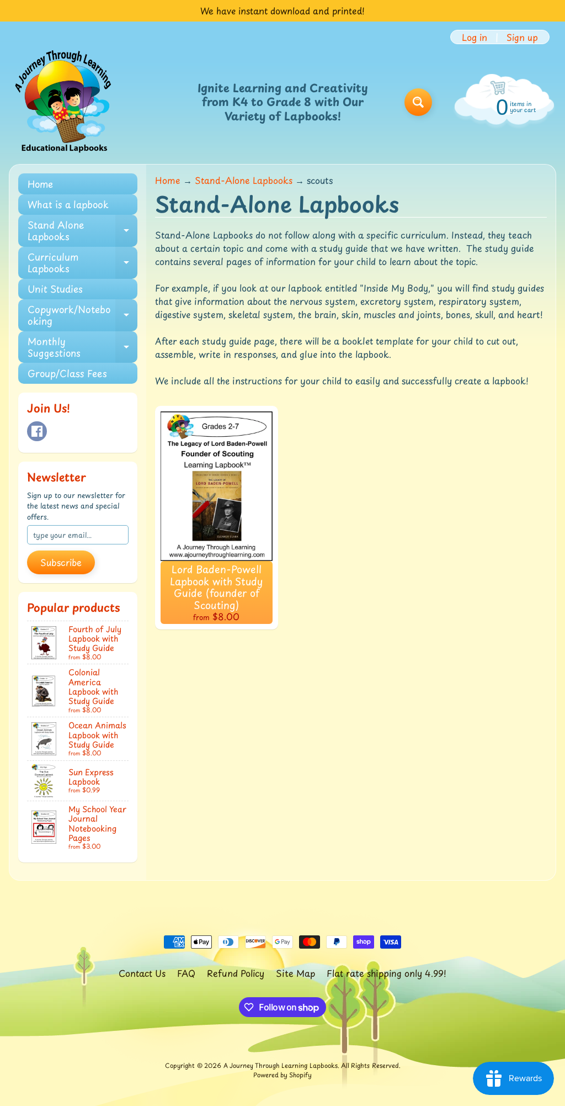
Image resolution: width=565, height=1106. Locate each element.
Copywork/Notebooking (82, 315)
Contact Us (142, 973)
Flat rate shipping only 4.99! (386, 973)
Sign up (522, 37)
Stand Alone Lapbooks (82, 231)
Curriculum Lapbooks (82, 263)
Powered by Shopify (282, 1074)
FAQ (186, 973)
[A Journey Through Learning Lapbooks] (64, 102)
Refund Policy (235, 973)
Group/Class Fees (67, 373)
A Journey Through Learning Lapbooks (280, 1065)
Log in (474, 37)
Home (40, 184)
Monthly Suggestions (82, 347)
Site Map (295, 973)
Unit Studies (55, 289)
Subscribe (61, 562)
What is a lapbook (68, 204)
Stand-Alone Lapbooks (243, 180)
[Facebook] (37, 431)
